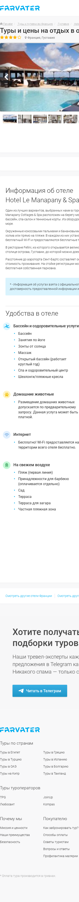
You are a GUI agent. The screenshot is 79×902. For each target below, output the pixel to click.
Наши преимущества (15, 835)
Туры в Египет (10, 752)
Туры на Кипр (10, 773)
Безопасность (10, 842)
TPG (3, 797)
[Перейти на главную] (20, 729)
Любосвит (7, 804)
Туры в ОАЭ (8, 766)
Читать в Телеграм (43, 690)
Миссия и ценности (13, 828)
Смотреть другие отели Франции (28, 596)
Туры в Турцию (11, 759)
